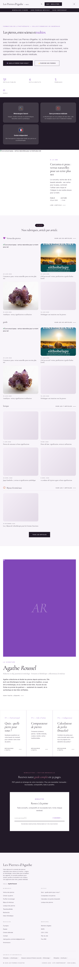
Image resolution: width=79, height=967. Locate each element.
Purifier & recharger (9, 899)
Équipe (5, 929)
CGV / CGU (44, 932)
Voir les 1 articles (64, 488)
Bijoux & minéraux (8, 902)
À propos (6, 925)
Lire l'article (56, 205)
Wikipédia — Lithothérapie (11, 958)
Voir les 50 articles (63, 238)
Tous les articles (39, 534)
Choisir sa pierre (8, 895)
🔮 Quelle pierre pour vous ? (18, 63)
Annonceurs (6, 942)
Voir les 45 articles (63, 322)
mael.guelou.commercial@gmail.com (14, 939)
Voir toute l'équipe (11, 695)
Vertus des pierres (8, 892)
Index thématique (8, 916)
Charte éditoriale (8, 932)
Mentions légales (46, 925)
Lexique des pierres (9, 905)
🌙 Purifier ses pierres (47, 63)
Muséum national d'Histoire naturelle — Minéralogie (36, 958)
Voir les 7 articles (64, 406)
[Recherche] (41, 4)
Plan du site (44, 936)
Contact (5, 936)
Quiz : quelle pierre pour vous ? (50, 892)
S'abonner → (57, 818)
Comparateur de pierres (48, 895)
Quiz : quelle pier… (53, 4)
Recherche (6, 912)
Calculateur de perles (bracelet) (50, 899)
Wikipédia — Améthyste (61, 958)
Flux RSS (43, 939)
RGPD (42, 929)
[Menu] (74, 4)
